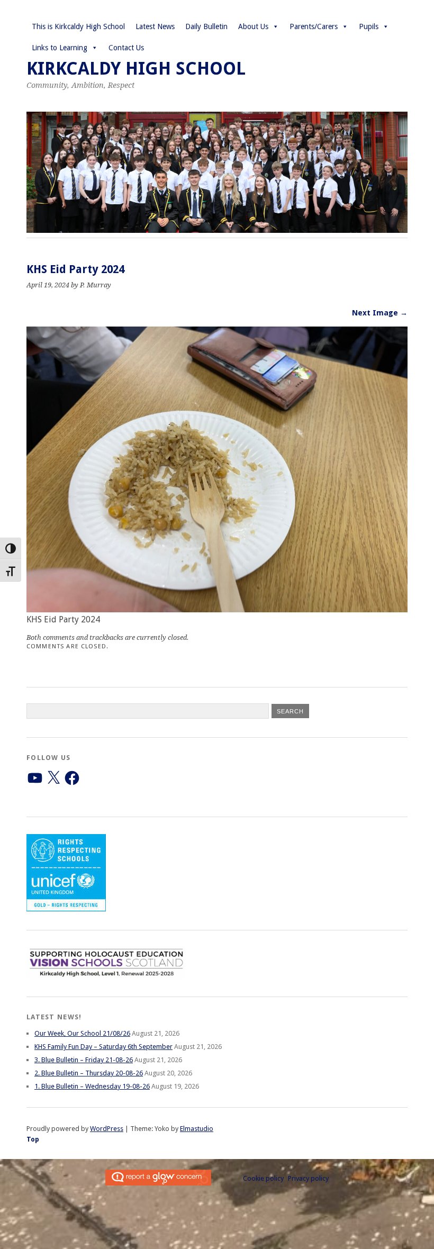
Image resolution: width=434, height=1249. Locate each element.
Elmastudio (196, 1129)
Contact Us (126, 47)
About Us (253, 26)
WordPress (106, 1129)
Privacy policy (308, 1178)
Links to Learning (59, 47)
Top (32, 1139)
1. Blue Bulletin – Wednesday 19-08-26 (92, 1086)
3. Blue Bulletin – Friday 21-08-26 (83, 1060)
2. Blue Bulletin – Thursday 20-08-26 (88, 1073)
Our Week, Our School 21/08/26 (82, 1033)
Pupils (368, 26)
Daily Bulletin (206, 26)
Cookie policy (263, 1178)
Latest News (155, 26)
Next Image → (380, 313)
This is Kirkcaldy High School (78, 26)
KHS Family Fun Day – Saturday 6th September (103, 1047)
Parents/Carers (314, 26)
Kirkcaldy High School (136, 68)
